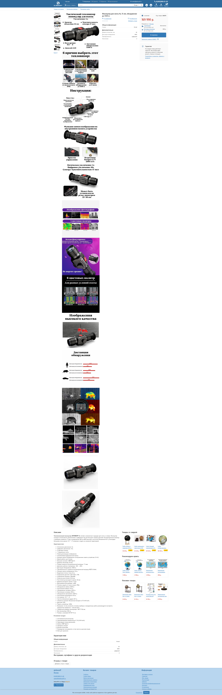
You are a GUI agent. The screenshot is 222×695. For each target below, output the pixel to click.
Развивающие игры (89, 685)
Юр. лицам (145, 678)
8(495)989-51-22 (162, 1)
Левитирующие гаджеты (90, 680)
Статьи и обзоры (146, 689)
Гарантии (144, 676)
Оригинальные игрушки (90, 687)
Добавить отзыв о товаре (62, 663)
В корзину (153, 35)
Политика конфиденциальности (151, 683)
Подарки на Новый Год (90, 689)
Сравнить (95, 1)
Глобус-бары (87, 676)
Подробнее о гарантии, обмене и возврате (154, 57)
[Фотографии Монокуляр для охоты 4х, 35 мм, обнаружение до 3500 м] (81, 31)
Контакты (144, 685)
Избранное (103, 1)
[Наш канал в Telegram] (146, 5)
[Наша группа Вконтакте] (151, 5)
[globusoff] (58, 3)
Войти (161, 6)
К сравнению (107, 18)
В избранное (133, 18)
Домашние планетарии (90, 681)
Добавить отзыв (132, 21)
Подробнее (139, 692)
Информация (86, 1)
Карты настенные (88, 678)
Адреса (156, 6)
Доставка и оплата (147, 674)
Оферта (144, 681)
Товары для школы (89, 683)
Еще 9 (55, 52)
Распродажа (145, 680)
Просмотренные (113, 1)
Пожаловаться (59, 684)
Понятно (146, 692)
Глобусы (86, 674)
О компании (145, 687)
